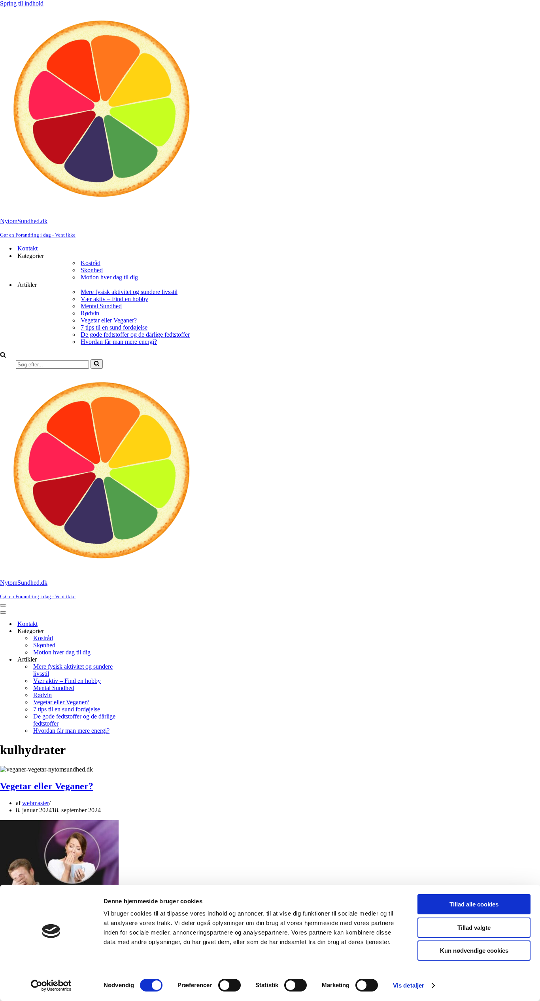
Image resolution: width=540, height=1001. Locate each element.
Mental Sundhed (101, 306)
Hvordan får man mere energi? (119, 341)
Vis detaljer (408, 985)
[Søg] (3, 355)
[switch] (229, 985)
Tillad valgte (474, 927)
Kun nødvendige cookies (474, 950)
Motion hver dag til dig (109, 277)
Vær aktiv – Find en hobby (114, 299)
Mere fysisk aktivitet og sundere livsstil (129, 291)
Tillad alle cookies (473, 904)
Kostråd (90, 263)
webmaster (35, 803)
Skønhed (92, 270)
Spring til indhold (21, 3)
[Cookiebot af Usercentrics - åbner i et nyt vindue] (51, 986)
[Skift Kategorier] (138, 631)
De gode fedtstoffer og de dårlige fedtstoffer (135, 334)
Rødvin (90, 313)
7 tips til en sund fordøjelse (114, 327)
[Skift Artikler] (138, 659)
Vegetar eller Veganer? (109, 320)
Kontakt (27, 248)
